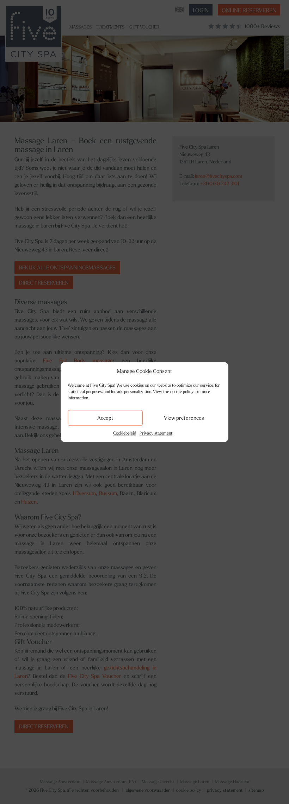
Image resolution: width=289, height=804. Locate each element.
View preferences (184, 418)
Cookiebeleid (124, 433)
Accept (105, 418)
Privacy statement (156, 433)
